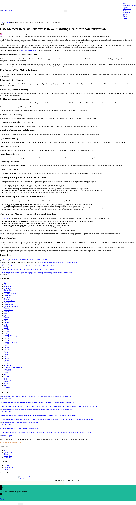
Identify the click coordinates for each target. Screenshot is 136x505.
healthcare (5, 218)
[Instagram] (6, 477)
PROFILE (7, 364)
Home (124, 3)
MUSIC (6, 351)
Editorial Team (8, 452)
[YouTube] (15, 477)
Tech (5, 378)
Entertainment (127, 9)
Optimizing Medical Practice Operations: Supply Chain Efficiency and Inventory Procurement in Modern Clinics (37, 273)
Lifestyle (6, 349)
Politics (6, 358)
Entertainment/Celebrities (12, 306)
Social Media (8, 369)
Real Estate (7, 365)
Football (6, 322)
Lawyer (6, 347)
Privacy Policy (8, 456)
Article (6, 284)
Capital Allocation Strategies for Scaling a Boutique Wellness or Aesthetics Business (28, 269)
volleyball (7, 387)
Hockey (6, 331)
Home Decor (8, 335)
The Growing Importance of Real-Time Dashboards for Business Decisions (25, 259)
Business (125, 7)
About (6, 450)
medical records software (28, 50)
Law (5, 346)
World (6, 389)
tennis (6, 382)
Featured (6, 311)
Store (5, 374)
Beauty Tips (8, 290)
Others (6, 355)
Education (7, 302)
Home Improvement (10, 337)
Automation (7, 286)
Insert (20, 504)
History (6, 329)
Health (125, 14)
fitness (6, 319)
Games (6, 324)
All (5, 283)
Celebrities (7, 295)
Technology (126, 12)
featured (6, 313)
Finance (6, 317)
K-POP (6, 344)
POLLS (6, 362)
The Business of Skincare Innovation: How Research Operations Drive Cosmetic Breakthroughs (32, 266)
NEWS (6, 353)
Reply (2, 500)
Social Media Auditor (129, 5)
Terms (6, 454)
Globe (6, 326)
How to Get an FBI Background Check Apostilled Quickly (58, 262)
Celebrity (7, 297)
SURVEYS (7, 376)
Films (5, 315)
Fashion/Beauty (9, 310)
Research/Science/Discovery (13, 367)
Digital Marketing (9, 301)
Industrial (7, 338)
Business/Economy (10, 293)
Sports (125, 18)
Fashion (6, 308)
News (124, 10)
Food (5, 320)
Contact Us (7, 457)
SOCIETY (7, 371)
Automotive (7, 288)
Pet (5, 356)
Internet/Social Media (10, 342)
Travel (125, 16)
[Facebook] (1, 477)
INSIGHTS (7, 340)
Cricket (6, 299)
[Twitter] (11, 477)
